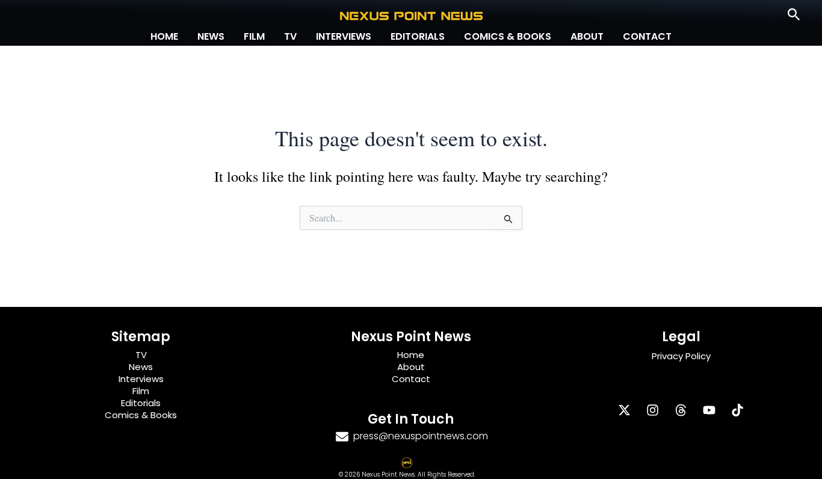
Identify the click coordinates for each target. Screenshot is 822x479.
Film (254, 36)
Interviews (343, 36)
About (587, 36)
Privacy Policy (681, 356)
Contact (647, 36)
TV (290, 36)
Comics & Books (507, 36)
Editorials (418, 36)
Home (164, 36)
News (210, 36)
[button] (794, 15)
